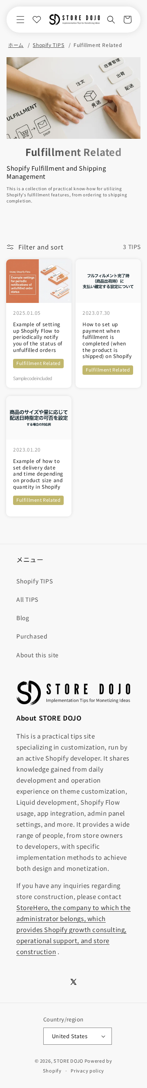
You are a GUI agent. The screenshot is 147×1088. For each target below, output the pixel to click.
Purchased (31, 636)
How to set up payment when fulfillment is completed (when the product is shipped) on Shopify (106, 340)
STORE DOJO (68, 1060)
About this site (37, 655)
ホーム (16, 45)
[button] (20, 20)
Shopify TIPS (48, 45)
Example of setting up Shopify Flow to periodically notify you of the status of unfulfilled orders (37, 337)
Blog (22, 618)
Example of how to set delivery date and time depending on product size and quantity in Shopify (38, 473)
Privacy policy (87, 1070)
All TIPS (27, 599)
